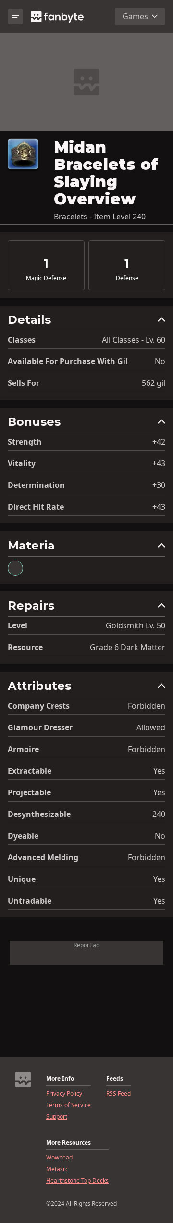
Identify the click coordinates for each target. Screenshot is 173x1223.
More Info (60, 1079)
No (160, 361)
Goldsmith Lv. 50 (135, 625)
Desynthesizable (39, 814)
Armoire (23, 749)
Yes (159, 771)
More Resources (68, 1143)
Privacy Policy (64, 1093)
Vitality (22, 463)
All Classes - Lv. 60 (133, 339)
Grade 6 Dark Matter (127, 647)
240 (158, 814)
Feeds (114, 1079)
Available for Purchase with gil (68, 361)
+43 (158, 463)
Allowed (150, 727)
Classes (22, 339)
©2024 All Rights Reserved (81, 1204)
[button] (86, 322)
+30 (158, 485)
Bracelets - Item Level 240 (100, 216)
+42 (158, 441)
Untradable (29, 900)
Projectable (29, 792)
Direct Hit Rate (36, 506)
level (17, 625)
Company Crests (39, 706)
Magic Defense (46, 278)
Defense (127, 278)
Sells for (23, 383)
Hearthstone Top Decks (77, 1181)
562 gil (153, 383)
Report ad (86, 945)
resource (25, 647)
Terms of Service (68, 1105)
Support (56, 1117)
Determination (36, 485)
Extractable (29, 771)
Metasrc (57, 1169)
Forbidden (146, 706)
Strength (25, 441)
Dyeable (23, 836)
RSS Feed (118, 1093)
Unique (22, 879)
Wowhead (59, 1157)
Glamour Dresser (40, 727)
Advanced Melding (43, 857)
